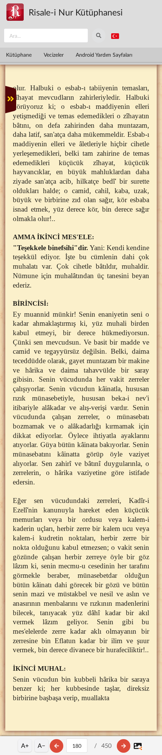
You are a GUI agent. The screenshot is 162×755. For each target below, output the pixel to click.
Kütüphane (19, 54)
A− (41, 745)
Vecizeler (54, 54)
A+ (25, 745)
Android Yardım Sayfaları (104, 54)
